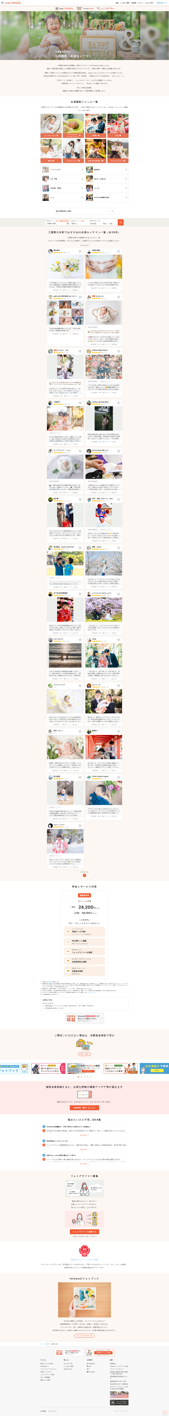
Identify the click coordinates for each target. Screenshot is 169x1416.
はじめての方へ (68, 1363)
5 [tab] (90, 1076)
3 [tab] (84, 1076)
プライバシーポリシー (117, 1369)
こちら (121, 76)
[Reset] (68, 223)
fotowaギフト (44, 1366)
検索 (117, 3)
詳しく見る (84, 1054)
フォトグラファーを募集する (84, 1232)
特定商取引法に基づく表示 (118, 1381)
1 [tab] (78, 1076)
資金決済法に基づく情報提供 (119, 1384)
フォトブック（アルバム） (48, 1369)
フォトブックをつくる (84, 1336)
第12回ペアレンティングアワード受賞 (84, 1260)
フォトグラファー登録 (47, 1374)
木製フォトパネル (45, 1372)
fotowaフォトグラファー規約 (119, 1366)
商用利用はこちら (162, 3)
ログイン (140, 3)
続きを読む (83, 1135)
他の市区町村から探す (63, 211)
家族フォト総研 (45, 1380)
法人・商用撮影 (45, 1377)
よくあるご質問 (124, 3)
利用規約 (48, 982)
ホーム (42, 1344)
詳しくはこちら (92, 992)
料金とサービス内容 (46, 1363)
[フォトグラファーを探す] (121, 222)
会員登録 (133, 3)
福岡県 (47, 1344)
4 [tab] (87, 1076)
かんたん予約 (149, 3)
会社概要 (43, 1411)
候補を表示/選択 (64, 221)
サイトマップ (52, 1411)
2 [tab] (81, 1076)
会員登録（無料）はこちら (84, 1108)
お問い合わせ (68, 1369)
